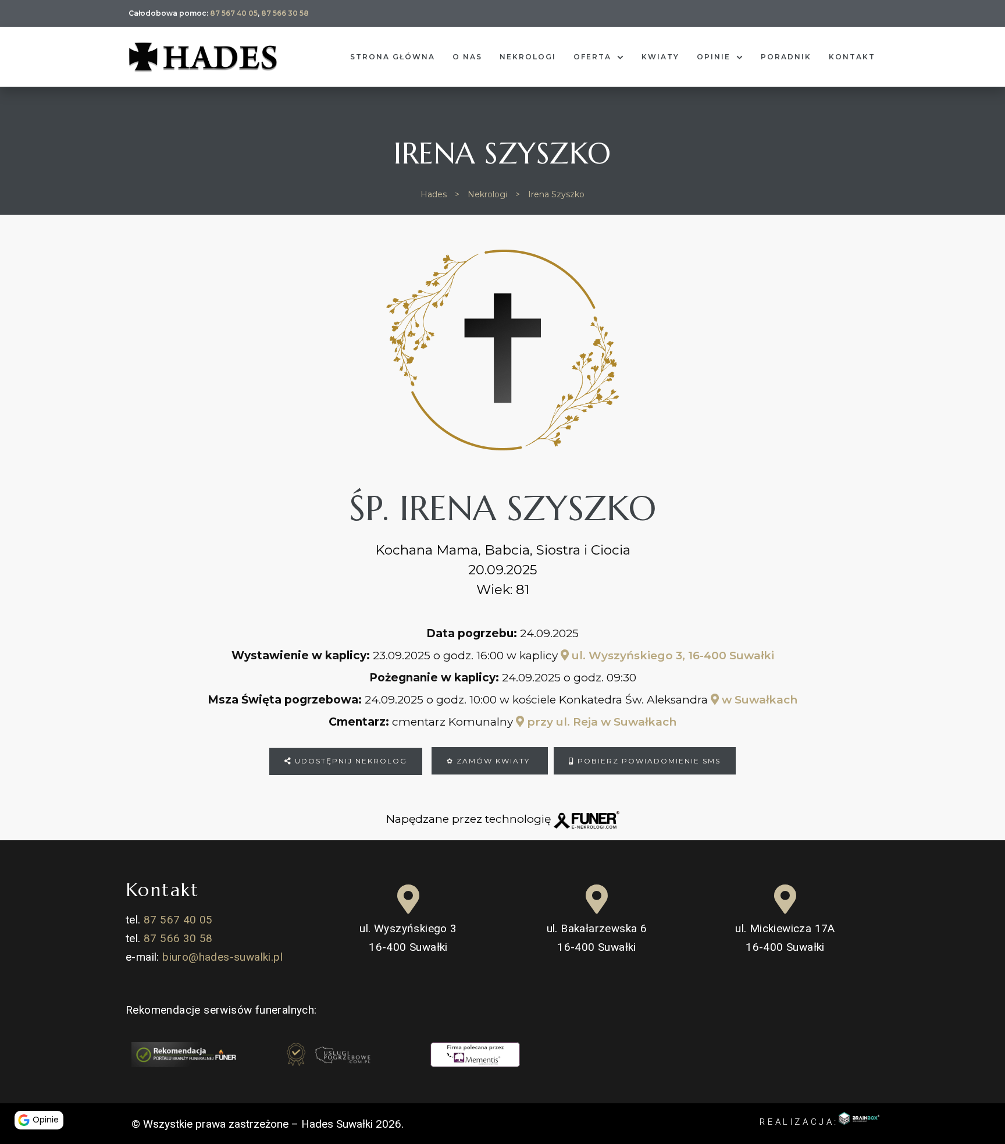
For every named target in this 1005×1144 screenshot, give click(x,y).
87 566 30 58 (285, 13)
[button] (20, 1090)
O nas (467, 56)
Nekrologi (528, 56)
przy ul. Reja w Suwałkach (600, 722)
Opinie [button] (46, 1119)
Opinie (713, 56)
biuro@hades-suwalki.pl (222, 957)
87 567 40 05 (234, 13)
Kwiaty (660, 56)
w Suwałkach (758, 699)
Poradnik (786, 56)
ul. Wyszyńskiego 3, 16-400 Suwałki (671, 655)
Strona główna (392, 56)
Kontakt (852, 56)
